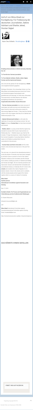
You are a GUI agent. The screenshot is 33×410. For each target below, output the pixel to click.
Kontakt (2, 405)
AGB (20, 405)
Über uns (7, 405)
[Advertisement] (16, 313)
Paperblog (6, 400)
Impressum (13, 405)
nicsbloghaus (20, 41)
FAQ (17, 405)
